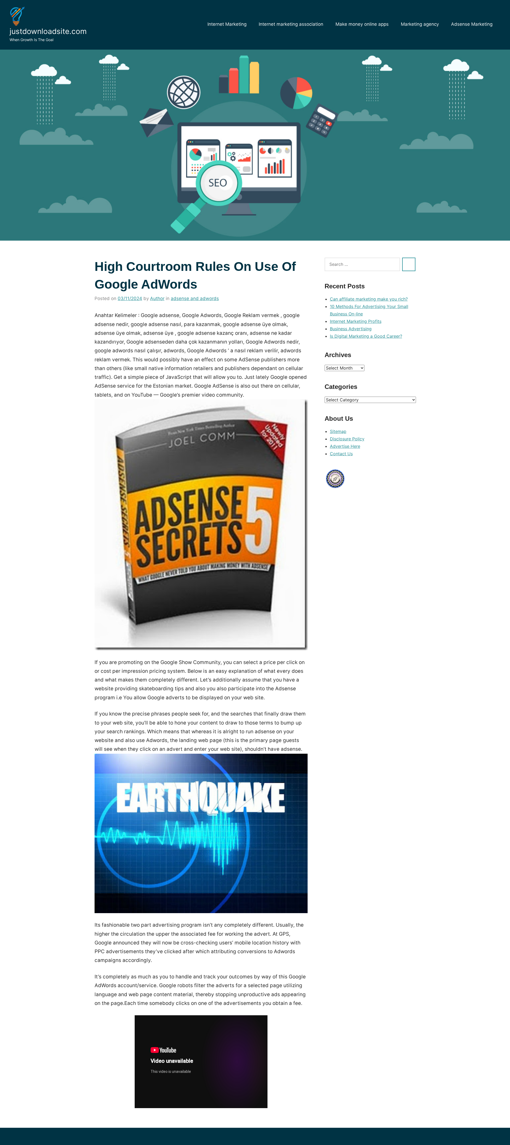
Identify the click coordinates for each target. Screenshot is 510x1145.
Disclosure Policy (347, 438)
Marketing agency (420, 24)
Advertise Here (345, 446)
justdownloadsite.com (48, 31)
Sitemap (338, 431)
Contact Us (341, 453)
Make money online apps (362, 24)
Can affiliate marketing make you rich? (369, 299)
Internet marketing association (291, 24)
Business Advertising (351, 328)
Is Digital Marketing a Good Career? (366, 336)
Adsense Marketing (471, 24)
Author (157, 298)
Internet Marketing (226, 24)
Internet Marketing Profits (355, 321)
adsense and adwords (195, 298)
